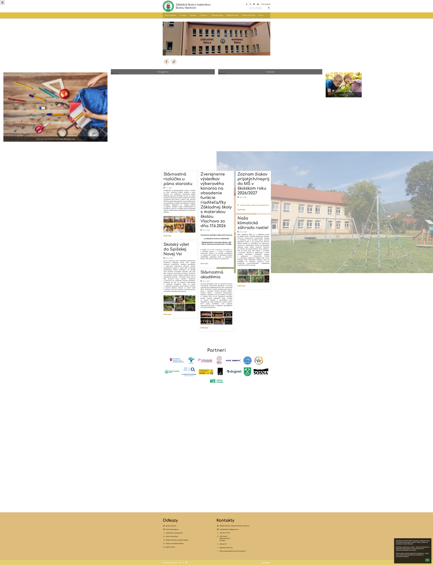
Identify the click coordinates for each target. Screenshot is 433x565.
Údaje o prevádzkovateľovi (175, 543)
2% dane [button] (183, 15)
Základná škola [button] (217, 15)
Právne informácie (172, 536)
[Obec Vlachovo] (247, 371)
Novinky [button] (193, 15)
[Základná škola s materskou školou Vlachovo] (166, 62)
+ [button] (247, 4)
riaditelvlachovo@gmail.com (229, 529)
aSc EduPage (266, 563)
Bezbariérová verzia (171, 563)
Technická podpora (172, 529)
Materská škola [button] (232, 15)
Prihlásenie (265, 4)
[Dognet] (234, 371)
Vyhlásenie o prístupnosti (174, 533)
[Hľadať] (268, 7)
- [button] (184, 563)
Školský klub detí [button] (248, 15)
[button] (254, 4)
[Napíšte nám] (174, 62)
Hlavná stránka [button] (170, 15)
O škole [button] (203, 15)
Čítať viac (167, 236)
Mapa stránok (170, 547)
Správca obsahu (171, 526)
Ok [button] (427, 560)
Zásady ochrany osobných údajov (177, 540)
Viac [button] (260, 15)
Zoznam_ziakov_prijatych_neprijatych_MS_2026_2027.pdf (254, 205)
